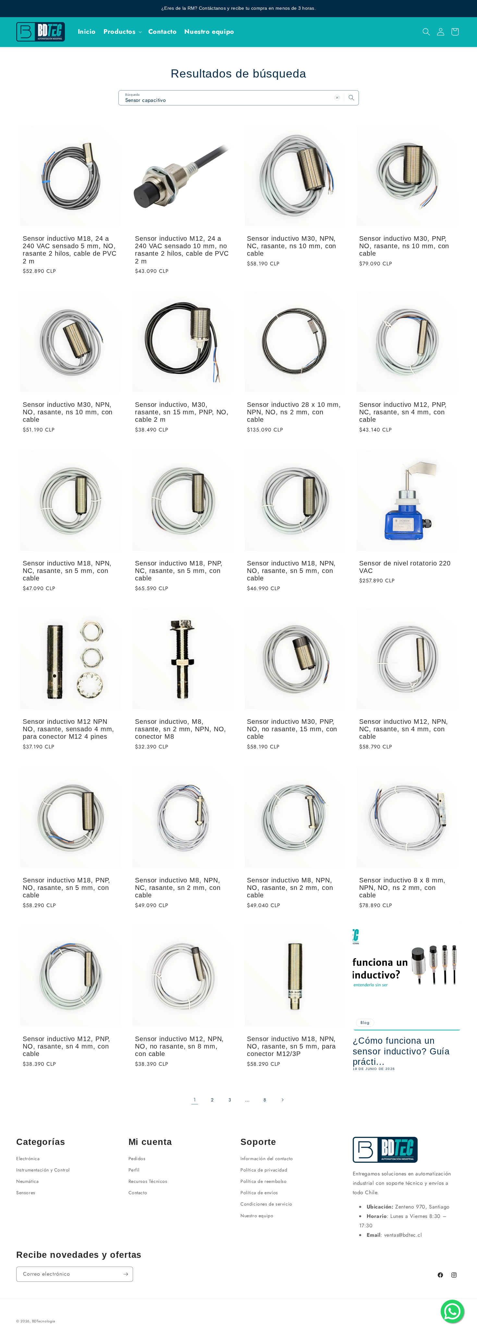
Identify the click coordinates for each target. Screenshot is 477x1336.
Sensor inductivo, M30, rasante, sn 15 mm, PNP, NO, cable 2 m (182, 412)
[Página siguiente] (282, 1100)
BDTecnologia (43, 1321)
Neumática (27, 1181)
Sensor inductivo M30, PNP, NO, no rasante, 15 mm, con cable (292, 729)
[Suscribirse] (125, 1274)
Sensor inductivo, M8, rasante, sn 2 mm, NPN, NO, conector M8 (180, 729)
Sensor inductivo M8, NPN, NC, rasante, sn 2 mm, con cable (178, 887)
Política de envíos (259, 1192)
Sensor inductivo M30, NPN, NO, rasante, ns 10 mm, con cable (68, 412)
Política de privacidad (263, 1170)
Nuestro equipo (256, 1215)
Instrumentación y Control (43, 1170)
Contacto (137, 1192)
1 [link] (194, 1099)
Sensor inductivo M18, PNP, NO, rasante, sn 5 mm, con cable (66, 887)
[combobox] (239, 98)
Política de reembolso (263, 1181)
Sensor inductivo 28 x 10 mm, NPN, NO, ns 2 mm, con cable (294, 412)
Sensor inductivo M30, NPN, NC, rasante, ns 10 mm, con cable (291, 246)
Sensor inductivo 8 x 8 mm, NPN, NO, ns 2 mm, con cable (402, 887)
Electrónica (28, 1158)
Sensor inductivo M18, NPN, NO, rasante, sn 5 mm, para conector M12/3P (291, 1046)
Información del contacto (266, 1158)
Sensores (25, 1192)
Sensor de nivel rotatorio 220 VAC (405, 566)
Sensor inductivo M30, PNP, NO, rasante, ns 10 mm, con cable (404, 246)
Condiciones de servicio (266, 1204)
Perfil (134, 1170)
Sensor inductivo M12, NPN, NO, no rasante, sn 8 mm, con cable (179, 1046)
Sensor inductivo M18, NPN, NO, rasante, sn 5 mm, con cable (291, 570)
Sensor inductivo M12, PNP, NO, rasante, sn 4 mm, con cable (66, 1046)
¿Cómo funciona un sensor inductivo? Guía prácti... (401, 1051)
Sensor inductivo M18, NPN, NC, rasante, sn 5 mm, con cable (67, 570)
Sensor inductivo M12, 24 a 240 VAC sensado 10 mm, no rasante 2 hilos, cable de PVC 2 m (182, 249)
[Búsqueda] (351, 98)
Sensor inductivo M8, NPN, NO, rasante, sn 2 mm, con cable (290, 887)
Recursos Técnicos (147, 1181)
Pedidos (137, 1158)
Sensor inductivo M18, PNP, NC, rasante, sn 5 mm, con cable (179, 570)
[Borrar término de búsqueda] (337, 98)
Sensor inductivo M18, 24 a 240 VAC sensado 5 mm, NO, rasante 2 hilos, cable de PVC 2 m (69, 249)
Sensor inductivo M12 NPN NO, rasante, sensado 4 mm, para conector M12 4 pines (68, 729)
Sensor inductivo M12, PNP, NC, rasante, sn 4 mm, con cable (403, 412)
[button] (122, 32)
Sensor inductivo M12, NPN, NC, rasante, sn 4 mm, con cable (403, 729)
